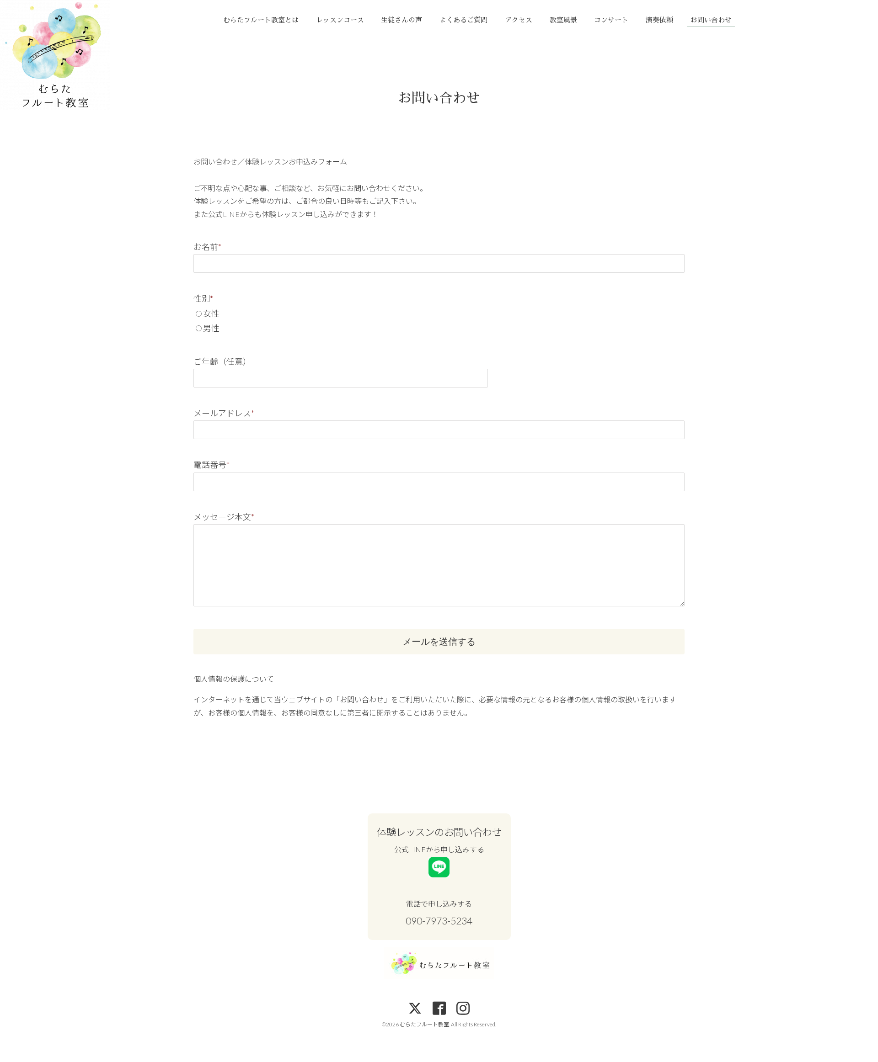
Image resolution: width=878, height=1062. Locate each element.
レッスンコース (340, 19)
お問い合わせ (711, 19)
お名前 (207, 247)
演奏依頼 (659, 19)
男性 (211, 328)
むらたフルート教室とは (261, 19)
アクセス (518, 19)
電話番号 (211, 465)
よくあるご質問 (463, 19)
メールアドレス (223, 413)
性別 (203, 298)
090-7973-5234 (439, 921)
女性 (211, 313)
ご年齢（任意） (222, 361)
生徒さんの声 (401, 19)
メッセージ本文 (223, 517)
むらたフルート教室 (424, 1024)
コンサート (611, 19)
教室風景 (563, 19)
